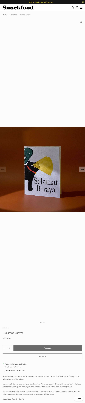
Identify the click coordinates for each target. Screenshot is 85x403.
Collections (13, 14)
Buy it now (42, 356)
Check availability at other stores (15, 370)
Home (4, 14)
